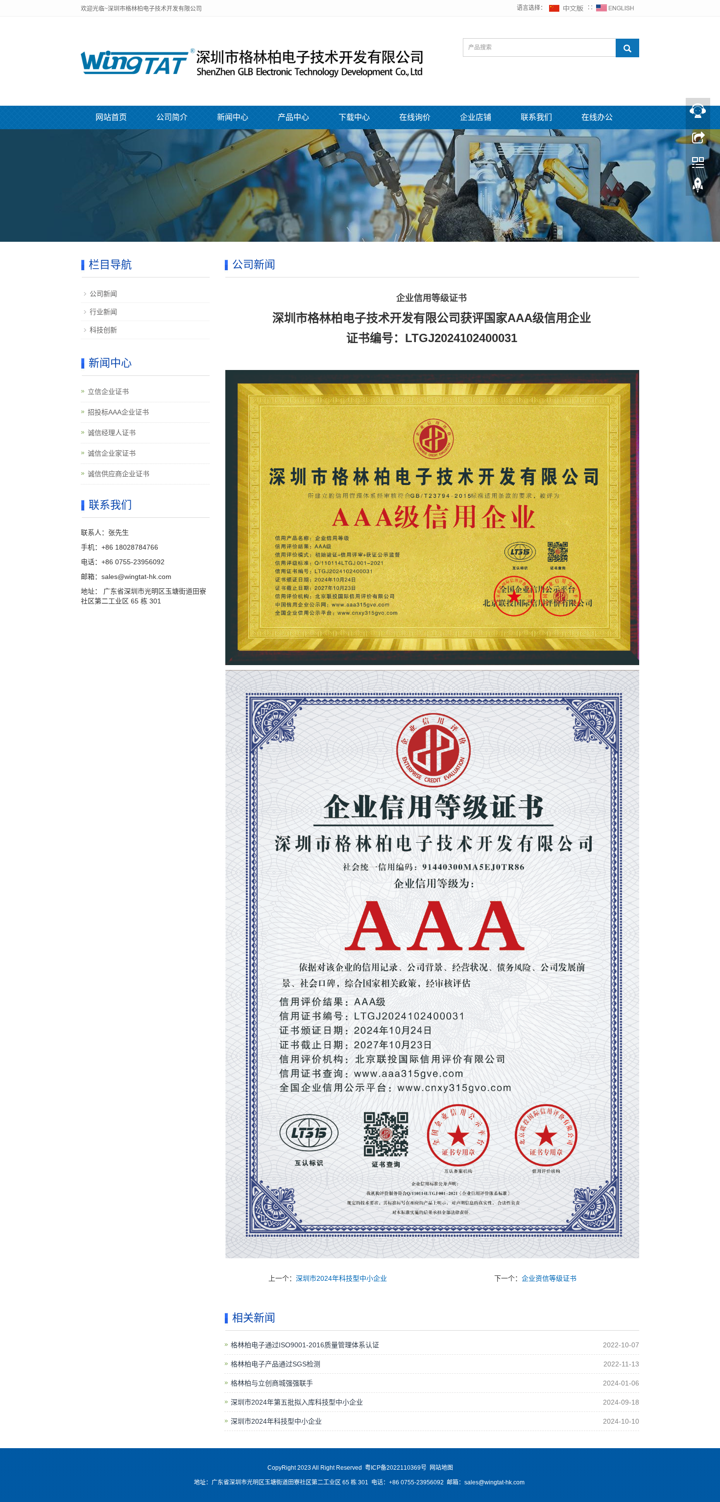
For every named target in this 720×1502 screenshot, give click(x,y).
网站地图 (441, 1467)
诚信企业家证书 (112, 453)
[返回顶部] (698, 187)
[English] (615, 7)
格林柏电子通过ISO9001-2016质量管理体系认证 (305, 1345)
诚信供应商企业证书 (118, 474)
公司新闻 (103, 294)
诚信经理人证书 (112, 433)
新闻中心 (232, 117)
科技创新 (103, 330)
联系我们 (536, 117)
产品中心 (293, 117)
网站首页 (111, 117)
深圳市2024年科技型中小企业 (341, 1278)
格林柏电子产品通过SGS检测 (275, 1364)
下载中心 (354, 117)
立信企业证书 (108, 391)
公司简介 (172, 117)
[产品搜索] (627, 48)
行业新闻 (103, 312)
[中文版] (567, 7)
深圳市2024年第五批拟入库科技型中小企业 (297, 1402)
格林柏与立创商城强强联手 (272, 1383)
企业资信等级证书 (549, 1278)
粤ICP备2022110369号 (396, 1467)
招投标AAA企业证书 (118, 412)
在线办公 (597, 117)
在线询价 (415, 117)
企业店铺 (475, 117)
